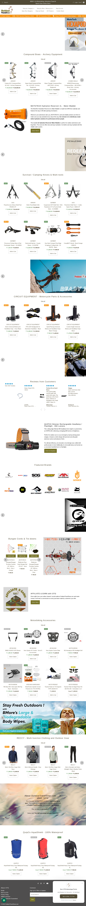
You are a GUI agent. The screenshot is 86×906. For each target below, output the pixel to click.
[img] (9, 384)
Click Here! (35, 130)
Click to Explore (51, 450)
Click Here (35, 602)
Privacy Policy (5, 894)
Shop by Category (28, 8)
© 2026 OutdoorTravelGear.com (9, 904)
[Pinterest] (44, 883)
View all (43, 59)
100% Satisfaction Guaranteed (9, 898)
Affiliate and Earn (5, 896)
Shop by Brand (40, 11)
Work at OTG (4, 892)
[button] (42, 409)
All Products (50, 11)
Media (2, 890)
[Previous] (3, 34)
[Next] (83, 34)
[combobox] (14, 2)
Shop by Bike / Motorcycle (44, 8)
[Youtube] (47, 883)
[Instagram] (41, 883)
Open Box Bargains (27, 11)
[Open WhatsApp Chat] (4, 900)
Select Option (53, 93)
